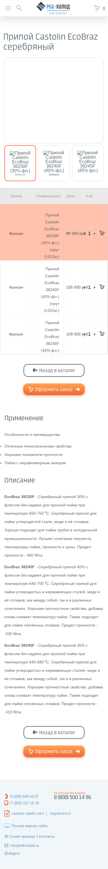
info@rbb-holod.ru (25, 845)
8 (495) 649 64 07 (24, 796)
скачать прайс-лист (28, 813)
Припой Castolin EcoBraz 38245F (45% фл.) (50, 336)
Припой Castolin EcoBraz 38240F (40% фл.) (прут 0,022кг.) (50, 290)
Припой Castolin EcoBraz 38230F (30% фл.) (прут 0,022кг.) (50, 236)
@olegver (12, 853)
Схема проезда (22, 836)
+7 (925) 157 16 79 (24, 803)
